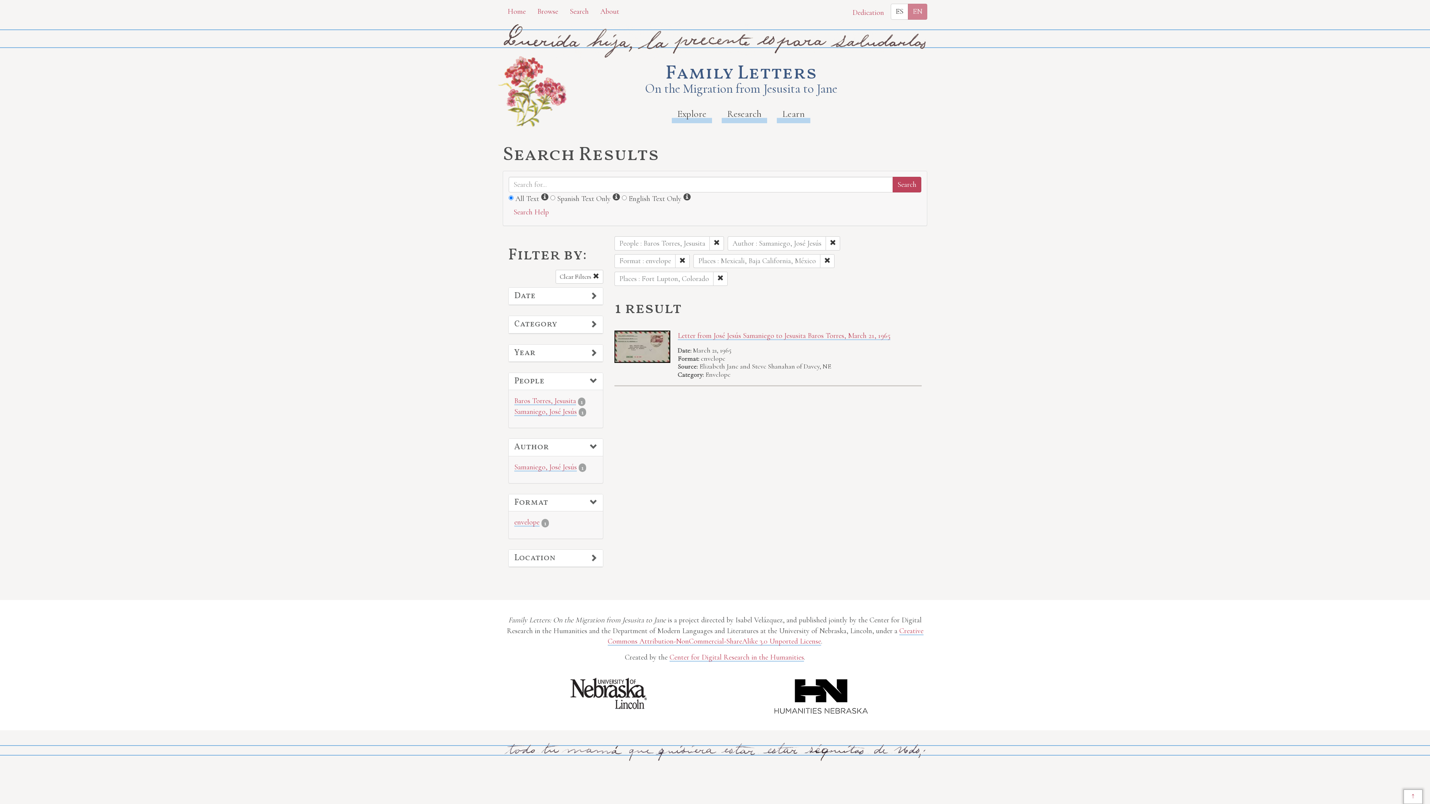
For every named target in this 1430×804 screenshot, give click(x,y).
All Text (527, 198)
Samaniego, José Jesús (545, 411)
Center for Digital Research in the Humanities (737, 657)
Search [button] (579, 11)
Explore (691, 113)
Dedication (868, 12)
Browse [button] (547, 11)
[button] (556, 296)
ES (899, 11)
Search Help (531, 212)
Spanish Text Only (584, 198)
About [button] (609, 11)
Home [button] (517, 11)
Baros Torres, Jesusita (545, 400)
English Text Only (655, 198)
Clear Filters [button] (576, 277)
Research (744, 113)
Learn (793, 113)
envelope (527, 522)
